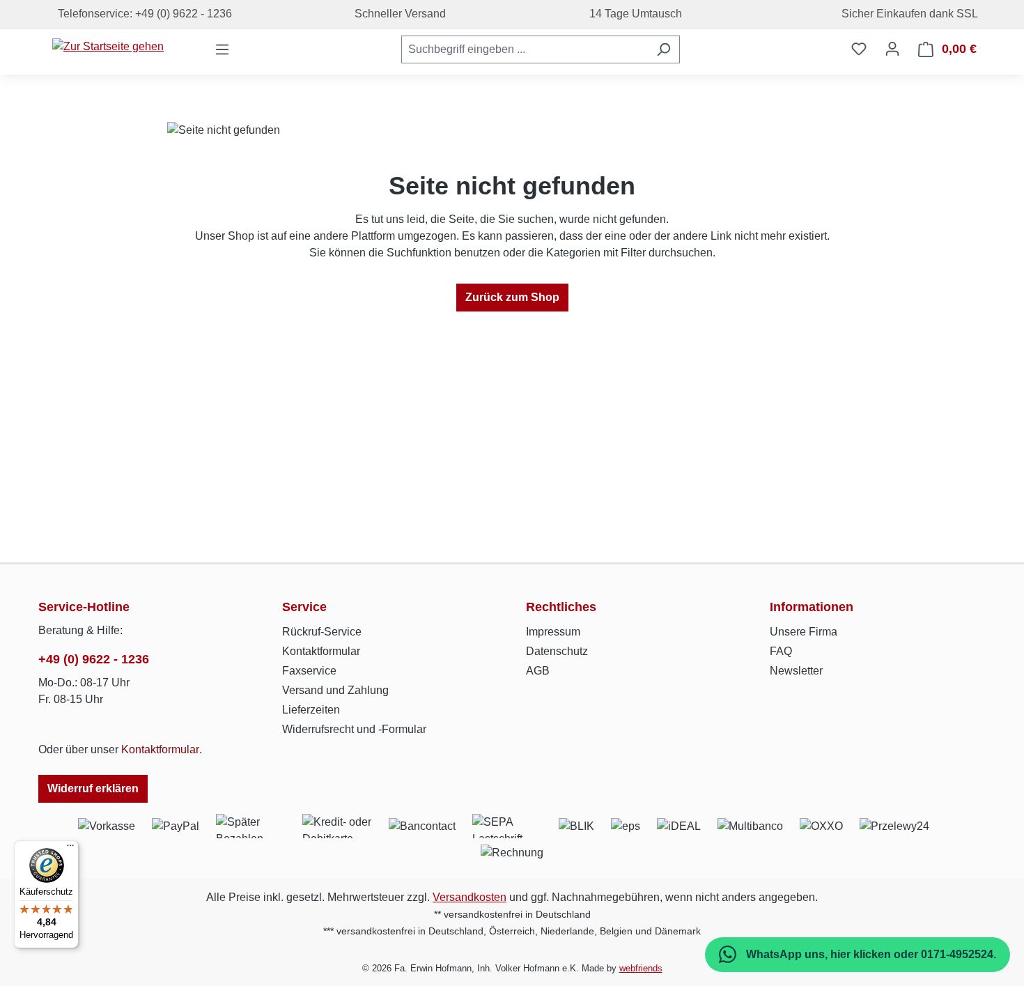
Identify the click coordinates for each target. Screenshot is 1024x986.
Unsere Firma (803, 632)
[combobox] (524, 49)
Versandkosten (469, 897)
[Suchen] (663, 49)
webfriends (640, 968)
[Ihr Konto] (892, 49)
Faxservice (309, 671)
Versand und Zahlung (335, 690)
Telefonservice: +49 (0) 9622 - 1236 (142, 14)
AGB (538, 671)
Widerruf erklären (93, 788)
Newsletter (796, 671)
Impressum (553, 632)
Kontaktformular (160, 749)
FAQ (781, 651)
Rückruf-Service (322, 632)
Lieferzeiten (311, 710)
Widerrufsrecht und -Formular (354, 729)
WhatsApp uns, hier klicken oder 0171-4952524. (869, 954)
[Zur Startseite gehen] (108, 46)
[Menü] (222, 49)
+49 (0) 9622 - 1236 (93, 659)
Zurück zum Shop (512, 297)
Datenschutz (557, 651)
